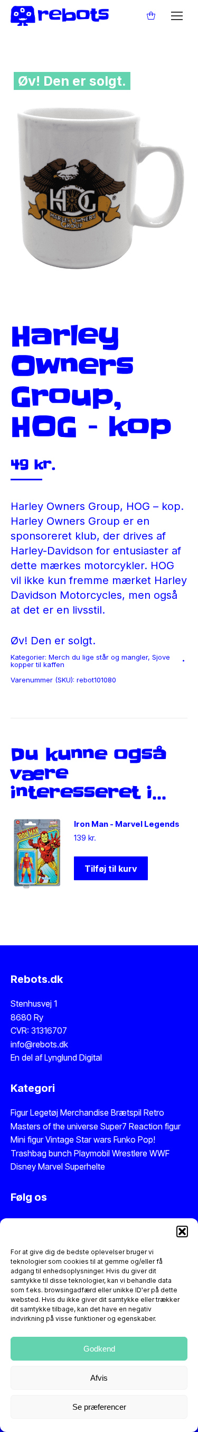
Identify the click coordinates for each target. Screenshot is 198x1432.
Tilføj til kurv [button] (110, 868)
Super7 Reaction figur (140, 1126)
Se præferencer (99, 1406)
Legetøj (44, 1112)
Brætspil (127, 1112)
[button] (182, 1231)
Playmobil (93, 1153)
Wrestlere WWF (140, 1153)
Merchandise (84, 1112)
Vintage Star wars (79, 1139)
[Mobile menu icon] (176, 15)
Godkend (99, 1348)
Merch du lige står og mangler (98, 657)
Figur (19, 1112)
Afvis (99, 1377)
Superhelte (84, 1166)
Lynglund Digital (73, 1057)
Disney (23, 1166)
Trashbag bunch (42, 1153)
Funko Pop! (134, 1139)
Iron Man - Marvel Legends (127, 824)
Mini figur (28, 1139)
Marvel (49, 1166)
